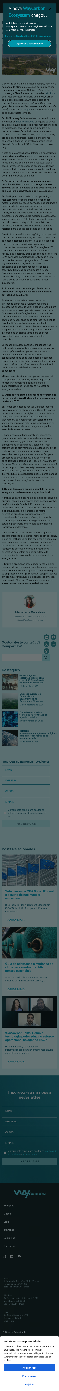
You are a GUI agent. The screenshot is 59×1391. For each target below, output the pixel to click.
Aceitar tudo (29, 1367)
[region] (29, 1363)
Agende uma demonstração (29, 43)
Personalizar (29, 1376)
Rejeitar (29, 1384)
